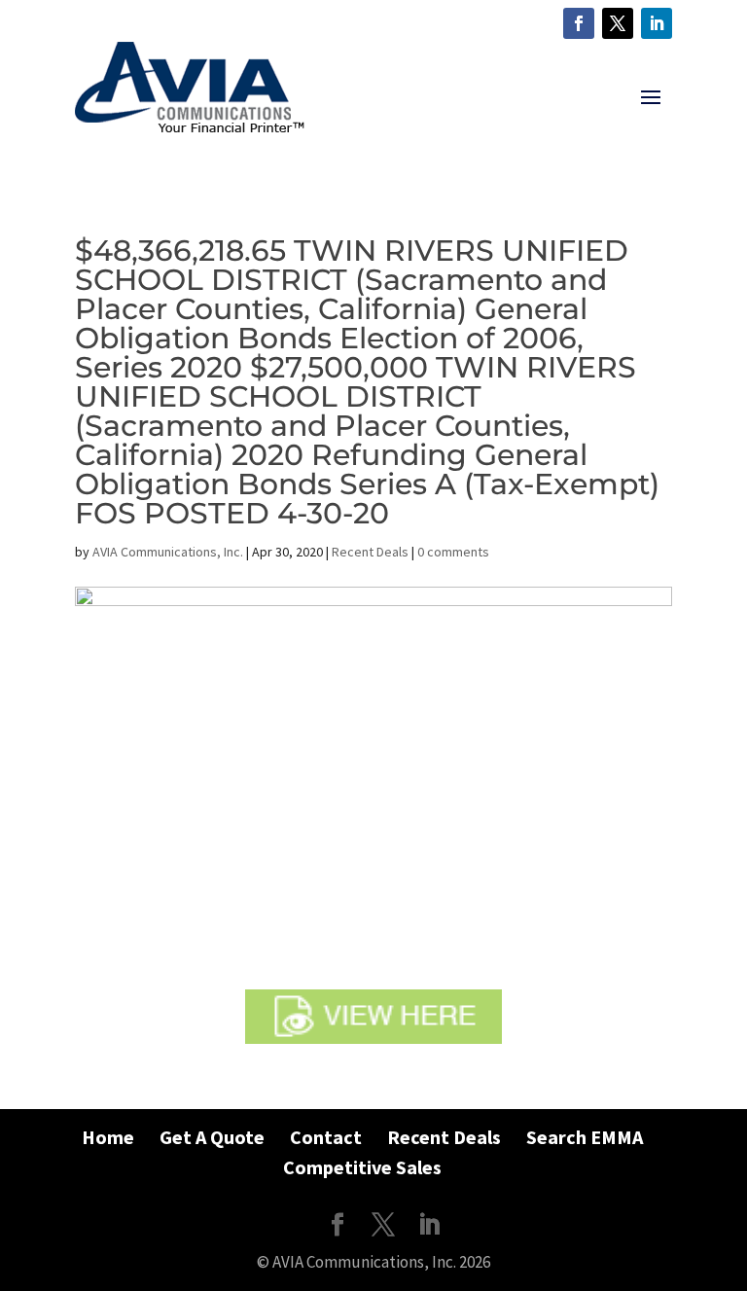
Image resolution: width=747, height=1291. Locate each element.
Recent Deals (370, 551)
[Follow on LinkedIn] (656, 23)
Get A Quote (212, 1137)
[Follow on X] (617, 23)
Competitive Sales (362, 1167)
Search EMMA (584, 1137)
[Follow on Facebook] (578, 23)
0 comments (453, 551)
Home (108, 1137)
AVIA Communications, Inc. (167, 551)
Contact (326, 1137)
